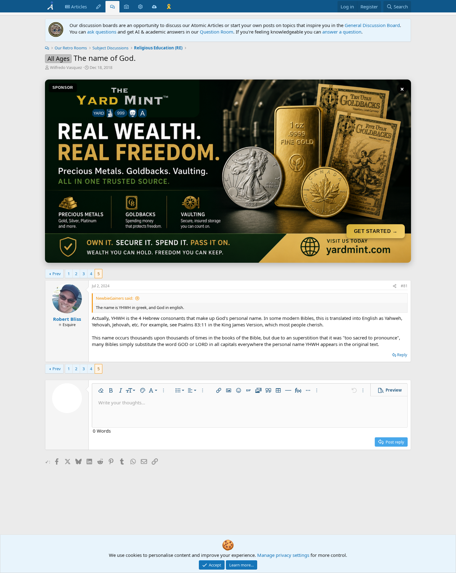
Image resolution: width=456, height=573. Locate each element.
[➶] (395, 286)
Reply (402, 354)
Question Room (216, 32)
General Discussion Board (372, 25)
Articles (78, 6)
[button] (100, 390)
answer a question (341, 32)
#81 (404, 286)
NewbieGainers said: (114, 298)
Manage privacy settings (283, 555)
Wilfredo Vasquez (66, 67)
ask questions (101, 32)
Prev (56, 273)
